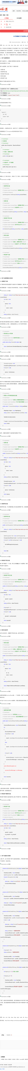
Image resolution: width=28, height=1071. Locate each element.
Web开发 (19, 10)
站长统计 (14, 1059)
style (18, 45)
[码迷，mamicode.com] (4, 11)
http (9, 45)
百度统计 (10, 1059)
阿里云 (17, 1059)
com (6, 45)
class (12, 45)
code (21, 45)
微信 (4, 15)
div (23, 45)
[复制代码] (5, 85)
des (4, 45)
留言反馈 (10, 1064)
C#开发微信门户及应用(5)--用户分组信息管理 (10, 1014)
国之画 (6, 1059)
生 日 (3, 27)
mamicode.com (6, 1066)
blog (15, 45)
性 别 (3, 24)
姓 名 (3, 21)
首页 (14, 10)
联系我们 (6, 1064)
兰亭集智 (2, 1059)
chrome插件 (22, 1059)
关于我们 (1, 1064)
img (26, 45)
